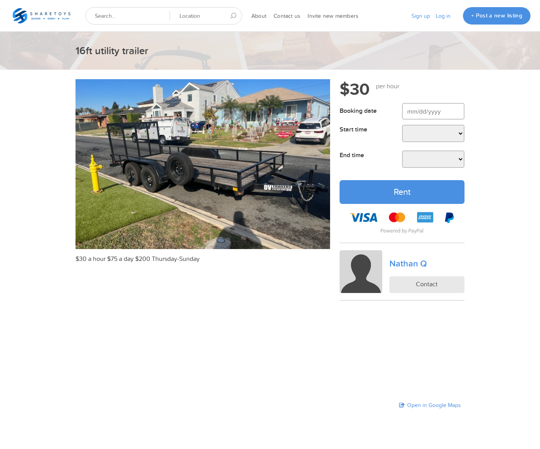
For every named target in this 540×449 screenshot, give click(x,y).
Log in (443, 16)
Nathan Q (408, 263)
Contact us (287, 16)
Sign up (421, 16)
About (258, 16)
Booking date (358, 110)
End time (352, 155)
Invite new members (333, 16)
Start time (353, 129)
